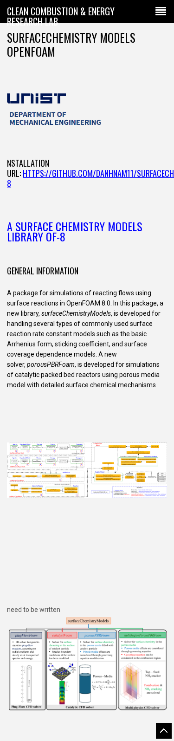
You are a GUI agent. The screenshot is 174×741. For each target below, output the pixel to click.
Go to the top (164, 731)
